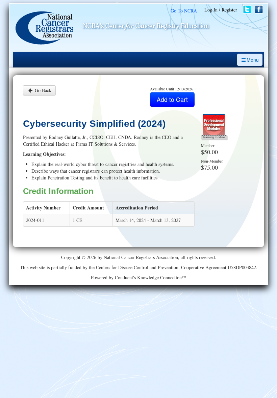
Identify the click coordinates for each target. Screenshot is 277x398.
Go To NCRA (184, 10)
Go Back (42, 90)
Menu (253, 59)
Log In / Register (220, 9)
